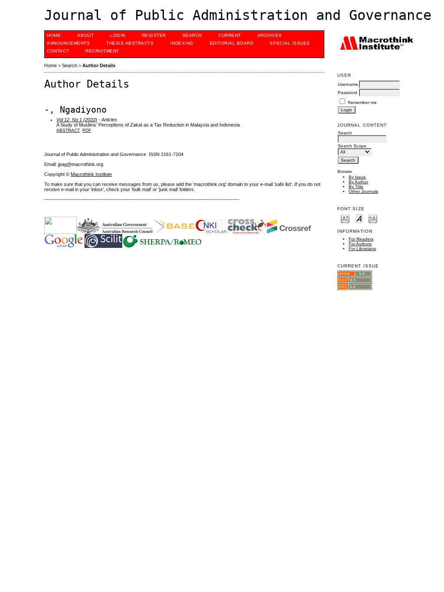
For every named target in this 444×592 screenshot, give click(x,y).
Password (347, 92)
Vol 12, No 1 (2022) (76, 119)
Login (117, 35)
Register (154, 35)
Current (230, 35)
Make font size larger (373, 218)
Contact (58, 51)
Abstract (68, 130)
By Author (358, 181)
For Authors (360, 243)
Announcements (68, 43)
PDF (86, 130)
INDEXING (181, 43)
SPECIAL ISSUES (290, 43)
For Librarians (362, 248)
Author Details (98, 65)
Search (192, 35)
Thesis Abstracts (129, 43)
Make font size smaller (345, 218)
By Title (356, 186)
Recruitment (102, 51)
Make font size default (359, 218)
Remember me (362, 102)
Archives (270, 35)
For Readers (361, 239)
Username (348, 84)
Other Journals (363, 191)
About (85, 35)
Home (54, 35)
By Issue (357, 177)
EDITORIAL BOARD (232, 43)
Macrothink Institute (91, 174)
